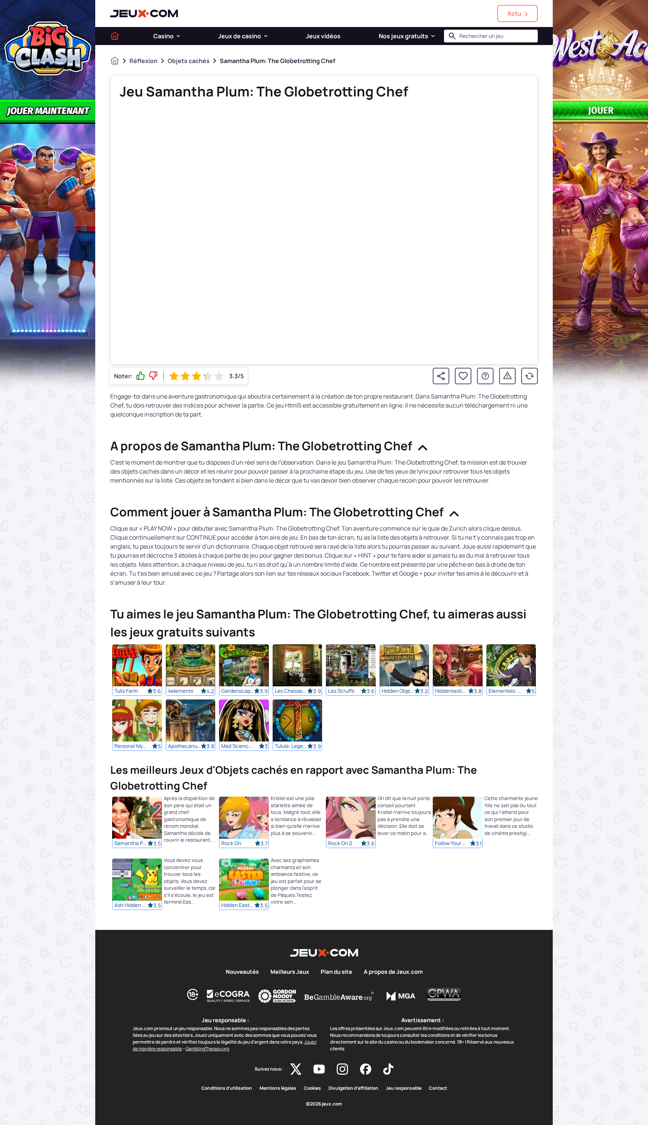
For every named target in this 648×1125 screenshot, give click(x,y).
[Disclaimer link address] (228, 996)
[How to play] (485, 376)
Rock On (231, 843)
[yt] (319, 1069)
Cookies (312, 1088)
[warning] (507, 376)
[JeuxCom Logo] (144, 13)
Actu (514, 13)
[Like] (140, 376)
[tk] (388, 1069)
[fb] (365, 1069)
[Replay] (529, 376)
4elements (180, 690)
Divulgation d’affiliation (353, 1088)
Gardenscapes (237, 690)
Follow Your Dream (451, 843)
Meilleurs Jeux (289, 972)
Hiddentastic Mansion (451, 690)
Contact (438, 1088)
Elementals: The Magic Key (505, 690)
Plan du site (336, 972)
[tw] (296, 1069)
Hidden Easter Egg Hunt (237, 905)
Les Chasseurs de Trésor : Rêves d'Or (291, 690)
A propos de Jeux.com (393, 972)
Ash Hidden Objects (130, 905)
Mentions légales (278, 1088)
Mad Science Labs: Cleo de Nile (237, 746)
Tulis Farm (126, 690)
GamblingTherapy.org (207, 1048)
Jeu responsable (404, 1088)
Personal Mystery (130, 746)
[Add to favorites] (463, 376)
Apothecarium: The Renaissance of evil (184, 746)
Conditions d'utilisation (226, 1088)
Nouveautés (242, 972)
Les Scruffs (341, 690)
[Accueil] (114, 36)
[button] (178, 36)
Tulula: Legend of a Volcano (291, 746)
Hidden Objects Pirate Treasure (398, 690)
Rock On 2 (340, 843)
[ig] (342, 1069)
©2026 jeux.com (324, 1104)
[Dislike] (153, 376)
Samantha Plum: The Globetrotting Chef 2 (130, 843)
